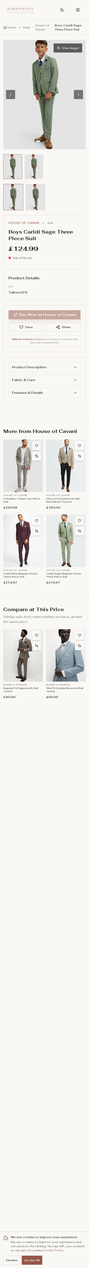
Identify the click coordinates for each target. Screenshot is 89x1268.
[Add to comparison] (36, 456)
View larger (70, 48)
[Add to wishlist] (36, 445)
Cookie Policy (53, 1250)
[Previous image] (10, 94)
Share (66, 327)
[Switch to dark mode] (62, 9)
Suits (26, 27)
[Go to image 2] (49, 141)
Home (11, 27)
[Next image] (78, 94)
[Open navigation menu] (77, 9)
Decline (11, 1260)
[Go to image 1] (39, 141)
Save (29, 327)
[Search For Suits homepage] (20, 10)
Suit (50, 223)
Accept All (32, 1260)
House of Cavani (42, 27)
